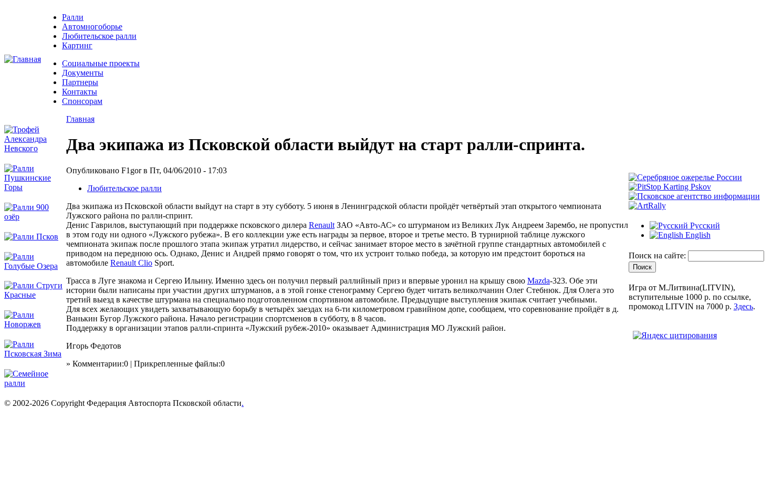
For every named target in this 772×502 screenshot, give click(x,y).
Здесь (743, 306)
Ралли (73, 17)
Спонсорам (82, 101)
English (697, 235)
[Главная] (22, 59)
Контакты (79, 91)
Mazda (538, 280)
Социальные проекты (101, 63)
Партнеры (80, 82)
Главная (80, 118)
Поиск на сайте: (658, 255)
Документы (82, 72)
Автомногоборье (92, 26)
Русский (704, 225)
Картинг (77, 45)
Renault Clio (131, 262)
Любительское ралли (99, 36)
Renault (322, 225)
